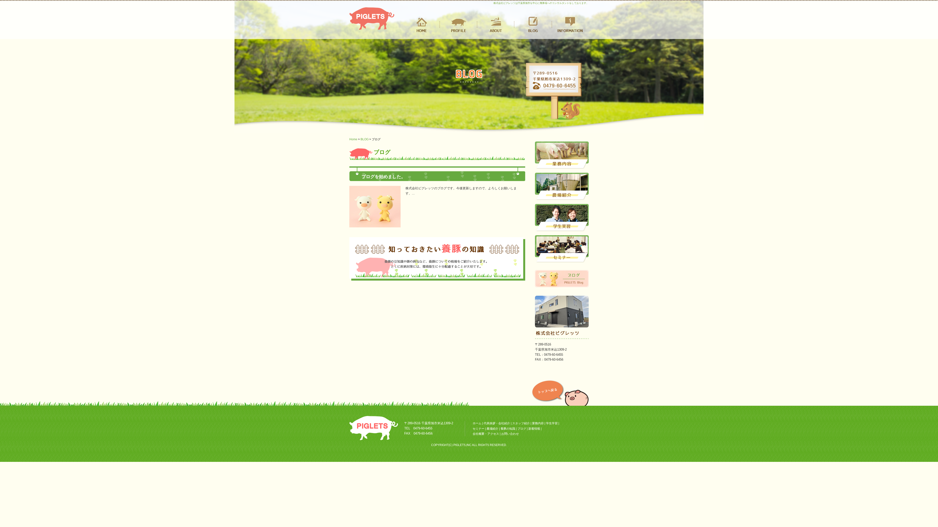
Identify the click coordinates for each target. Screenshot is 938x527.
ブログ (521, 428)
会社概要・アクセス (486, 434)
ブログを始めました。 (383, 176)
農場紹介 (493, 428)
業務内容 (538, 423)
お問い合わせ (510, 434)
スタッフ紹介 (521, 423)
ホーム (477, 423)
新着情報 (534, 428)
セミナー (478, 428)
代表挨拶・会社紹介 (497, 423)
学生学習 (552, 423)
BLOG (365, 139)
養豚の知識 (508, 428)
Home (353, 139)
